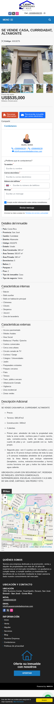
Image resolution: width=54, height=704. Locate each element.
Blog (6, 635)
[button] (50, 48)
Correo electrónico (12, 173)
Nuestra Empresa (12, 638)
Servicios (8, 631)
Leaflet (31, 547)
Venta (6, 623)
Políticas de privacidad (14, 646)
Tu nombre (9, 164)
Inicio (6, 620)
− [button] (5, 502)
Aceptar (44, 700)
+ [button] (5, 497)
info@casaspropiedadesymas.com (28, 151)
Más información (18, 702)
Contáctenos (9, 642)
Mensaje (8, 189)
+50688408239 (35, 13)
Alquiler (7, 627)
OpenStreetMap (46, 547)
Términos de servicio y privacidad (36, 213)
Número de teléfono (12, 181)
